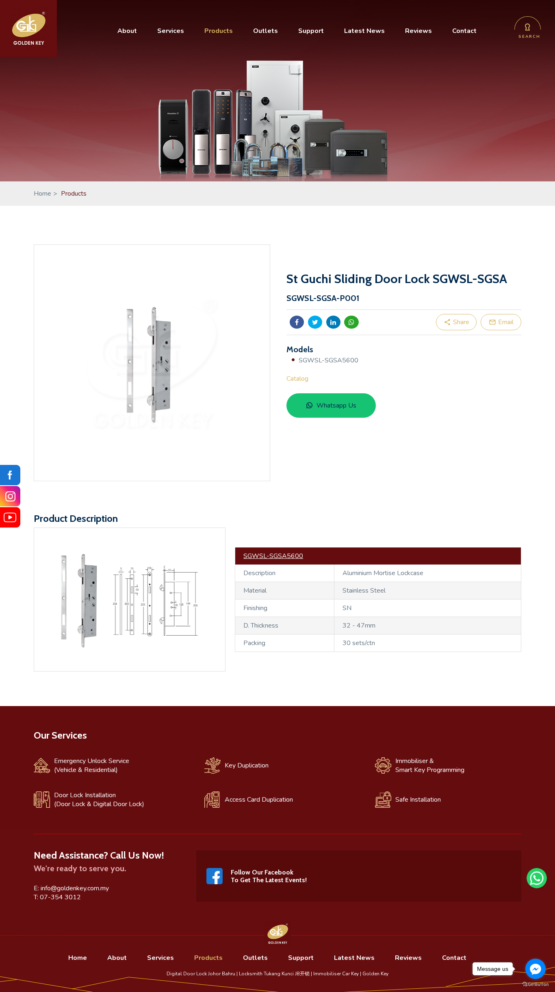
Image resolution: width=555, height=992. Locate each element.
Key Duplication (247, 765)
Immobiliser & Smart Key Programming (429, 765)
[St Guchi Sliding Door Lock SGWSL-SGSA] (152, 363)
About (127, 30)
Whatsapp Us (336, 405)
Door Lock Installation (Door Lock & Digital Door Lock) (99, 800)
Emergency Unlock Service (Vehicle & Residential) (91, 765)
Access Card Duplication (259, 799)
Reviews (418, 30)
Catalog (297, 378)
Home (45, 193)
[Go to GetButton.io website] (535, 984)
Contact (464, 30)
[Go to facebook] (535, 969)
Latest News (364, 30)
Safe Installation (418, 799)
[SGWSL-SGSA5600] (129, 669)
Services (170, 30)
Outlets (265, 30)
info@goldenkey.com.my (75, 888)
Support (311, 30)
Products (218, 30)
